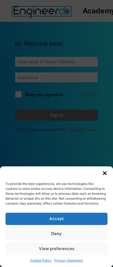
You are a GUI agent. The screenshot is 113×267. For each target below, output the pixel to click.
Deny (56, 233)
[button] (105, 173)
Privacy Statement (68, 260)
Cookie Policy (41, 260)
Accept (56, 218)
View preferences (56, 248)
